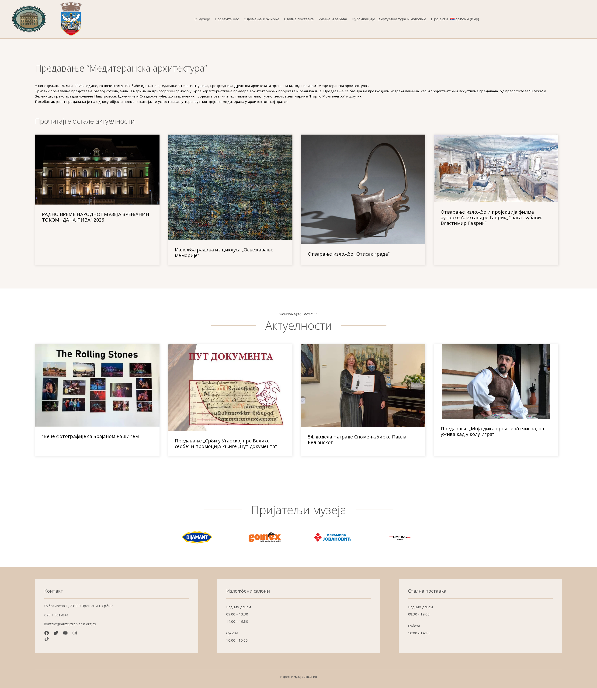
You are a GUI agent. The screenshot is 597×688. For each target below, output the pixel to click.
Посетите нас (227, 19)
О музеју (202, 19)
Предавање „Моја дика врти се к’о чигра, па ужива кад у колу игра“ (492, 431)
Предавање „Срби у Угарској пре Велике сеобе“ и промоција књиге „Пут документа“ (226, 443)
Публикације (363, 19)
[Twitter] (56, 633)
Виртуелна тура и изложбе (402, 19)
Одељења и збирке (261, 19)
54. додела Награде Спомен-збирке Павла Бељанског (357, 439)
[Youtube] (65, 633)
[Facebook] (46, 633)
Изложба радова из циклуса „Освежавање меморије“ (224, 252)
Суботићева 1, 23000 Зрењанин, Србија (79, 605)
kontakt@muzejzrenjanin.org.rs (70, 624)
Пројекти (439, 19)
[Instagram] (74, 633)
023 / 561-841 (56, 615)
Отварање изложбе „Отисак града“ (348, 254)
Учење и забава (333, 19)
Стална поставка (299, 19)
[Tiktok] (46, 639)
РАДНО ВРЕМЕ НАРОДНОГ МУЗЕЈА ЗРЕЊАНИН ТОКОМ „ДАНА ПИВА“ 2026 (95, 217)
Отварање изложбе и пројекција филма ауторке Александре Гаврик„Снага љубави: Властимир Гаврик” (491, 217)
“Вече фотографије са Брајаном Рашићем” (91, 436)
